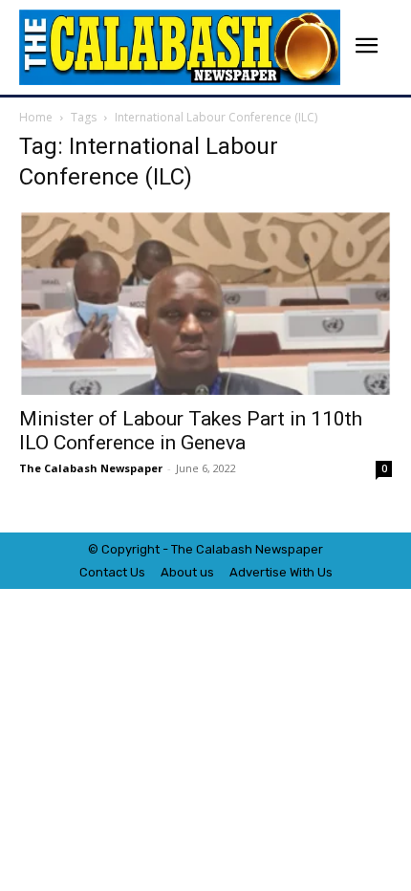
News (271, 549)
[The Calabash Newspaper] (179, 47)
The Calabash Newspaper (90, 468)
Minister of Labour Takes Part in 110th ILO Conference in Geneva (190, 430)
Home (36, 117)
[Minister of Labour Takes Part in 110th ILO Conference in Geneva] (205, 302)
